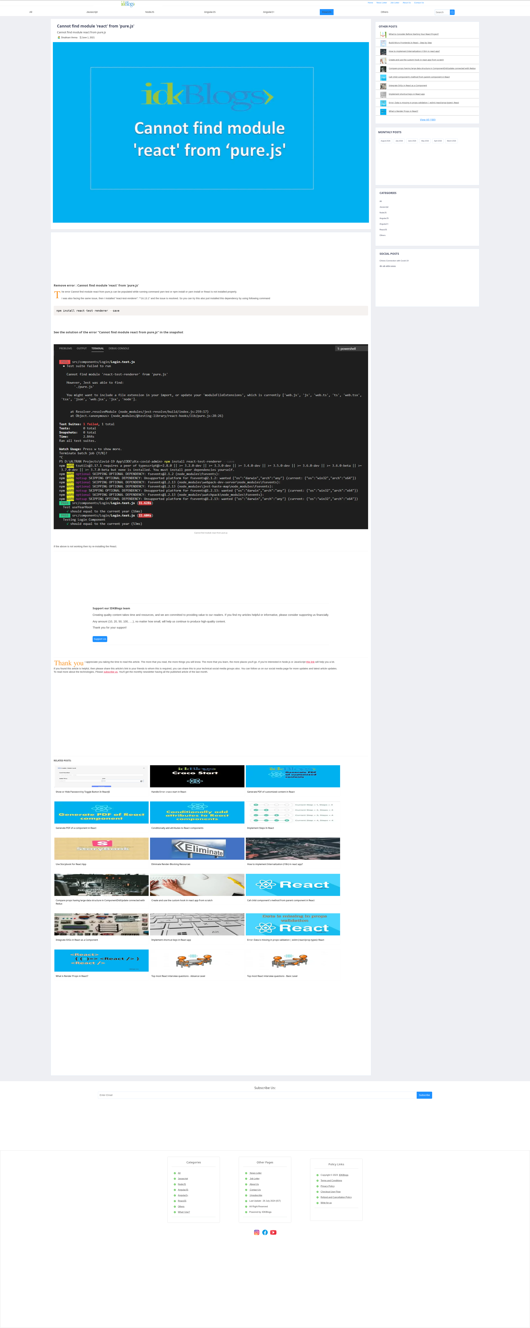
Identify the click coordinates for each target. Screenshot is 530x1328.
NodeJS (149, 12)
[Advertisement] (211, 251)
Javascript (92, 12)
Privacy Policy (328, 1186)
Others (384, 12)
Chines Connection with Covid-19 (394, 261)
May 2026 (425, 141)
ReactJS (326, 12)
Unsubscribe (255, 1195)
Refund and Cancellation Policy (336, 1197)
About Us (407, 3)
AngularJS (210, 12)
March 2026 (451, 141)
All (30, 12)
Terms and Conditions (331, 1180)
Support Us (100, 639)
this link (310, 662)
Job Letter (394, 3)
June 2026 (412, 141)
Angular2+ (269, 12)
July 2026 (399, 141)
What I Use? (184, 1212)
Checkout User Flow (331, 1191)
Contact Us (419, 3)
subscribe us (111, 671)
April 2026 (438, 141)
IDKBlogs (343, 1175)
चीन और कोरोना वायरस (388, 266)
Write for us (326, 1202)
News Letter (382, 3)
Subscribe (424, 1095)
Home (370, 3)
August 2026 (385, 141)
